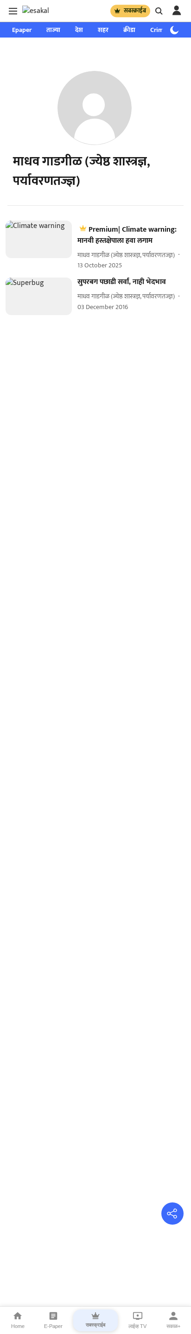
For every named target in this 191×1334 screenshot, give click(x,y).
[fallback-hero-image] (41, 245)
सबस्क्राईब (135, 11)
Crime (158, 30)
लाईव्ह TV (137, 1326)
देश (79, 30)
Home (18, 1326)
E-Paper (53, 1326)
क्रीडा (129, 30)
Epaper (22, 30)
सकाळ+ (173, 1326)
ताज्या (53, 30)
